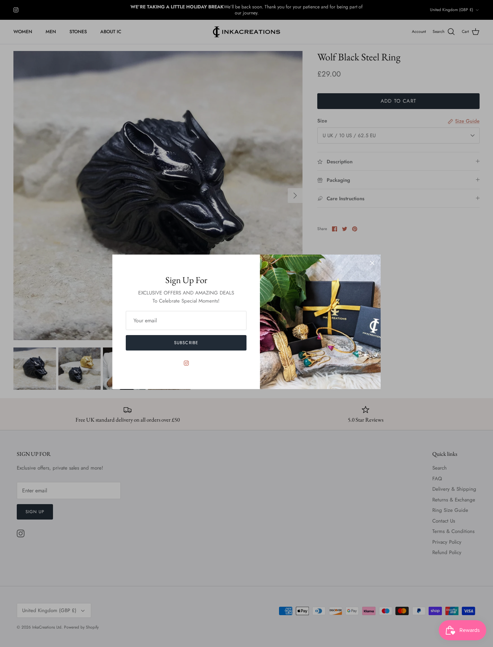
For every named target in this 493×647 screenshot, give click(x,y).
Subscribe (186, 342)
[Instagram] (186, 363)
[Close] (372, 263)
